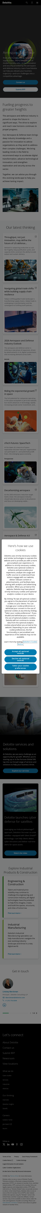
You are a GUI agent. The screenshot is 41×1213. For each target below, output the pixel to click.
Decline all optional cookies (20, 659)
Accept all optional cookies (20, 652)
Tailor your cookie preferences (20, 666)
